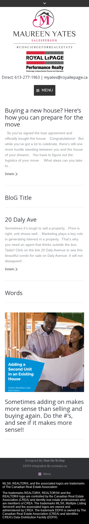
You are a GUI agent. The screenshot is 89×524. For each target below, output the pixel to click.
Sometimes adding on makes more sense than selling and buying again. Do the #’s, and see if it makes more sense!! (44, 415)
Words (13, 293)
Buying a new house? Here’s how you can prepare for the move (44, 117)
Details (9, 174)
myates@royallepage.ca (65, 77)
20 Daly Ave (21, 219)
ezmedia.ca (59, 466)
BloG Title (18, 197)
